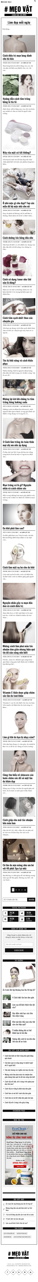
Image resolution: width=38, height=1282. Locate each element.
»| (25, 890)
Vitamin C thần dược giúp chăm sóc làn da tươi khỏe (19, 694)
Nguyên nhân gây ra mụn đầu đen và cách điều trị (17, 604)
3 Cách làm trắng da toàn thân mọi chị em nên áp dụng (18, 443)
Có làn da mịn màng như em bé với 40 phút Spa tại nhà (18, 866)
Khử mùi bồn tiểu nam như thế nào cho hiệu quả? (23, 1023)
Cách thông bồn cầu (9, 1233)
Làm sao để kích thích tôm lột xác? (23, 1006)
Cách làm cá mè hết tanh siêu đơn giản (18, 1093)
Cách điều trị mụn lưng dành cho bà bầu (17, 57)
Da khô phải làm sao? (13, 528)
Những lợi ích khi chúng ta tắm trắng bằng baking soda (18, 400)
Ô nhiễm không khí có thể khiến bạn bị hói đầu (21, 1031)
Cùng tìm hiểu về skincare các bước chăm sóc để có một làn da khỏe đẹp (18, 778)
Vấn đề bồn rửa (7, 1237)
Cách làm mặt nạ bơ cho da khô (18, 567)
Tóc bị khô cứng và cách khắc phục (18, 362)
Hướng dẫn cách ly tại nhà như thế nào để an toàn (23, 1040)
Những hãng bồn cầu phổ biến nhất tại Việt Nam (19, 1209)
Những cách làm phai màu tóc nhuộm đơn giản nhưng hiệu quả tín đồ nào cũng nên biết (19, 649)
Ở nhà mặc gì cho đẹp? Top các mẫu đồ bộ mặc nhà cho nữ (18, 204)
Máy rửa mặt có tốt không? (17, 152)
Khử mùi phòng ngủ (22, 1233)
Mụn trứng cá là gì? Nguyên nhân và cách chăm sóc (17, 486)
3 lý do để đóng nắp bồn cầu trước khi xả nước (20, 1214)
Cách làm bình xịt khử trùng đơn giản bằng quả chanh (19, 1056)
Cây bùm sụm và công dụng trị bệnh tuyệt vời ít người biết (19, 1064)
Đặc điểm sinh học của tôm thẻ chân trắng (22, 1014)
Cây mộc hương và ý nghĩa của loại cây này (19, 1070)
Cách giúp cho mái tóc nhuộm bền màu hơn (18, 821)
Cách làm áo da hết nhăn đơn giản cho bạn (19, 1098)
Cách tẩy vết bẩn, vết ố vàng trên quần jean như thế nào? (19, 1082)
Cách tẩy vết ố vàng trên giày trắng (17, 1102)
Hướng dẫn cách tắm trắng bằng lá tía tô (16, 100)
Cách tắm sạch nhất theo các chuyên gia (18, 319)
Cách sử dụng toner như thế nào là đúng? (17, 280)
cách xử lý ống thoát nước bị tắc (22, 1237)
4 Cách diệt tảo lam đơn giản (23, 997)
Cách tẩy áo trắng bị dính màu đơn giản (18, 1088)
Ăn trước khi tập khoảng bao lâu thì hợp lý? (19, 989)
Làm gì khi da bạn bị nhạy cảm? (19, 737)
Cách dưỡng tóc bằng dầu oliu (18, 237)
